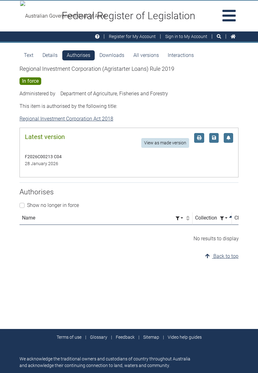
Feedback (125, 337)
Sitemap (151, 337)
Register (132, 36)
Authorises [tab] (78, 55)
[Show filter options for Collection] (223, 218)
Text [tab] (28, 55)
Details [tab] (50, 55)
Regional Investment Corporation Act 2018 (66, 119)
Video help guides (185, 337)
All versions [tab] (146, 55)
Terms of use (69, 337)
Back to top (225, 256)
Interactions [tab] (181, 55)
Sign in (186, 36)
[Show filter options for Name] (179, 218)
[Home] (233, 36)
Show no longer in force (53, 205)
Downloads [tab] (111, 55)
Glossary (98, 337)
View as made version (165, 142)
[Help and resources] (97, 36)
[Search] (219, 36)
